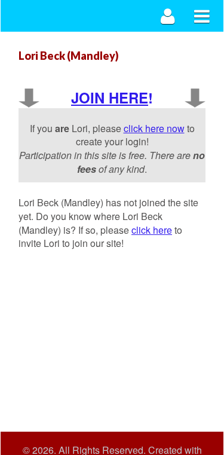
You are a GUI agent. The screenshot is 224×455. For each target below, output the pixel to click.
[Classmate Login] (168, 16)
